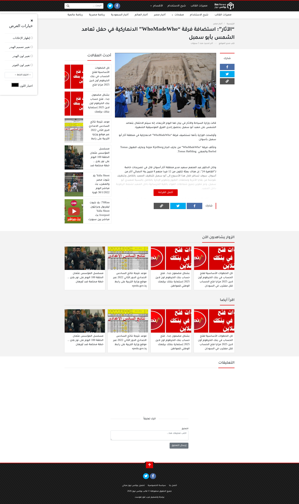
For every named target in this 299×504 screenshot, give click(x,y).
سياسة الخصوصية (157, 486)
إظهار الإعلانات (22, 38)
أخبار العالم (141, 15)
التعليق (185, 429)
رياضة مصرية (97, 15)
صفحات (179, 15)
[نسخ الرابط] (227, 81)
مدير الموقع (224, 43)
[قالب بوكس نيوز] (224, 6)
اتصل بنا (173, 486)
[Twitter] (110, 6)
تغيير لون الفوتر (21, 65)
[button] (32, 20)
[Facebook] (117, 6)
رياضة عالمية (75, 15)
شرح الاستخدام (177, 6)
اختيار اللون (26, 85)
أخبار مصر (160, 15)
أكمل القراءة (165, 192)
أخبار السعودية (119, 15)
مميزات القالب (199, 6)
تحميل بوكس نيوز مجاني (133, 486)
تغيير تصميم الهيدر (20, 47)
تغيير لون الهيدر (21, 56)
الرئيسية (231, 24)
